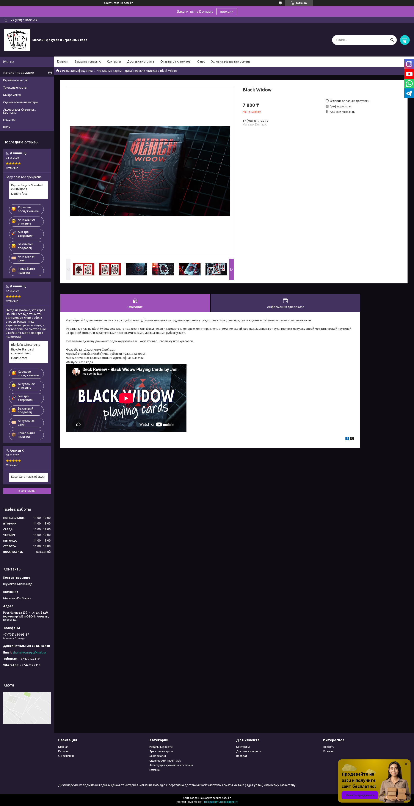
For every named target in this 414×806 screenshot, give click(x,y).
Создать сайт (110, 3)
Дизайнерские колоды (141, 70)
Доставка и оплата (140, 61)
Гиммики (9, 120)
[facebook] (347, 439)
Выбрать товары (86, 61)
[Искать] (392, 40)
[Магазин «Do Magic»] (17, 39)
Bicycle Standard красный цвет (22, 351)
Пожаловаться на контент (221, 801)
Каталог (63, 751)
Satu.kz (226, 798)
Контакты (114, 61)
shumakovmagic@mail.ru (29, 652)
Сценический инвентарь (20, 102)
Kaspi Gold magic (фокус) (28, 476)
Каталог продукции (18, 72)
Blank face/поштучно (25, 344)
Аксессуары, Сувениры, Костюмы (19, 111)
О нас (201, 61)
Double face (19, 193)
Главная (62, 61)
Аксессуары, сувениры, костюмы (171, 765)
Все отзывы (27, 490)
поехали (227, 11)
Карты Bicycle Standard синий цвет (27, 187)
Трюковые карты (15, 87)
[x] (352, 439)
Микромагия (12, 95)
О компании (66, 755)
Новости (328, 746)
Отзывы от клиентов (175, 61)
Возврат (242, 755)
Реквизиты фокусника (77, 70)
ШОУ (6, 127)
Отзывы (328, 751)
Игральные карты (109, 70)
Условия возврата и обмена (230, 61)
